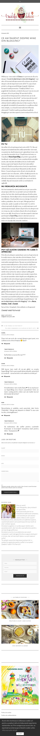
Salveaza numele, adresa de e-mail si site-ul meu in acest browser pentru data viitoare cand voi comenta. (18, 487)
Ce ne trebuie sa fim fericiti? (13, 325)
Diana (20, 76)
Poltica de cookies (6, 712)
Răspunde (7, 343)
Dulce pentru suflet (11, 316)
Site (2, 463)
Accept (20, 733)
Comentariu (4, 471)
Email (3, 455)
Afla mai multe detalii (9, 730)
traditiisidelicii (8, 315)
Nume (3, 448)
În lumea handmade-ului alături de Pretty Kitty (20, 328)
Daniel (3, 332)
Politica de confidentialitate (8, 715)
